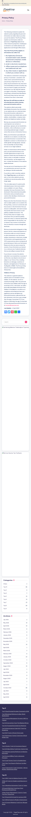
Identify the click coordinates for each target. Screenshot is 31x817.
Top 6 (5, 599)
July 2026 (6, 619)
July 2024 (6, 669)
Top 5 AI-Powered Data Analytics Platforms (14, 725)
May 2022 (6, 694)
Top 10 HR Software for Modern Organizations (14, 800)
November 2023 (7, 675)
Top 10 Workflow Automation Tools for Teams (14, 785)
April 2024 (6, 672)
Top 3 (5, 590)
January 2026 (7, 635)
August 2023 (6, 678)
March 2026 (6, 629)
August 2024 (6, 666)
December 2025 (7, 638)
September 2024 (8, 663)
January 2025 (7, 657)
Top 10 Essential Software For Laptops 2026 (14, 797)
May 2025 (6, 644)
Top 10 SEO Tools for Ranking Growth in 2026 (14, 778)
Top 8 (5, 605)
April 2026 (6, 626)
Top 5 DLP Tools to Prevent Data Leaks (12, 733)
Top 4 (5, 593)
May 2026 (6, 623)
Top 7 (4, 602)
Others (5, 584)
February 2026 (7, 632)
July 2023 (6, 681)
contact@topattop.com (12, 305)
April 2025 (6, 647)
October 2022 (7, 688)
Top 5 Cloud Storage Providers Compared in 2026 (15, 711)
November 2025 (7, 641)
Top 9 (5, 608)
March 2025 (6, 650)
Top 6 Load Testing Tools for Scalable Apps (14, 760)
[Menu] (28, 10)
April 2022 (6, 697)
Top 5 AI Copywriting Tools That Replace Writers (15, 723)
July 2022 (6, 691)
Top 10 (5, 587)
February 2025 (7, 653)
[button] (26, 322)
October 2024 (7, 660)
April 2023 (6, 684)
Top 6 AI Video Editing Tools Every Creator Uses (15, 749)
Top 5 (5, 596)
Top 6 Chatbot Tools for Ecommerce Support (14, 746)
